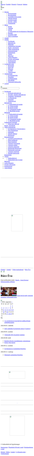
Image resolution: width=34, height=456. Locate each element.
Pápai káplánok (12, 142)
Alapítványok (12, 101)
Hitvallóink (11, 80)
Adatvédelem (12, 62)
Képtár (10, 26)
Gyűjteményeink (9, 64)
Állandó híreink (12, 18)
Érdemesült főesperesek (14, 148)
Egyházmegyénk (13, 75)
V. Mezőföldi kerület (14, 111)
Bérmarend (11, 135)
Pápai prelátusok (12, 140)
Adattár (6, 38)
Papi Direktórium (13, 130)
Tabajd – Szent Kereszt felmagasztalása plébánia (14, 281)
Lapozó (6, 83)
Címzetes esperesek (13, 151)
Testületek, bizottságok (14, 96)
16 (13, 310)
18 (3, 312)
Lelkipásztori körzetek (14, 46)
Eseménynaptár (12, 20)
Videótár (10, 28)
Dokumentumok (12, 51)
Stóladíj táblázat (12, 134)
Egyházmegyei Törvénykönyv (16, 129)
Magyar (3, 4)
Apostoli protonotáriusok (15, 138)
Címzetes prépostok (13, 147)
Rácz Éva (27, 269)
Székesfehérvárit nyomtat (15, 160)
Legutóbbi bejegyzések (14, 17)
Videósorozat (12, 72)
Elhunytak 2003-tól (13, 124)
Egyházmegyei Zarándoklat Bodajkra (15, 349)
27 (7, 314)
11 (3, 310)
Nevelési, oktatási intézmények (17, 94)
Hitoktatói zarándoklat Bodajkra (13, 355)
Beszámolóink (12, 15)
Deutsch (14, 4)
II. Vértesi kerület (13, 106)
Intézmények (11, 43)
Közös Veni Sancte (9, 342)
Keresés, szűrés (12, 22)
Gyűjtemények (12, 98)
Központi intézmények (14, 93)
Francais (19, 4)
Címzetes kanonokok (14, 143)
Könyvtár (10, 67)
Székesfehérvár (12, 158)
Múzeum (10, 69)
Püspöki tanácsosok (13, 153)
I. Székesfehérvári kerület (15, 104)
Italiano (25, 4)
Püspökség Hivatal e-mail (16, 447)
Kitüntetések (11, 52)
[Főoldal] (1, 3)
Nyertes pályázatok (13, 59)
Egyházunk (11, 41)
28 (9, 314)
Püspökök (11, 77)
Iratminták (11, 132)
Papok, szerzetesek (13, 48)
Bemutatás (11, 65)
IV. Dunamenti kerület (14, 109)
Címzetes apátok (12, 145)
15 (11, 310)
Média (6, 25)
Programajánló (12, 13)
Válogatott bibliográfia (14, 82)
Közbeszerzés (12, 61)
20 (7, 312)
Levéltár (10, 70)
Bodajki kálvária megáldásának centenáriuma (17, 341)
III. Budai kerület (13, 107)
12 (5, 310)
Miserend (10, 56)
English (8, 4)
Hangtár (10, 33)
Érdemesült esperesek (14, 150)
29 (11, 314)
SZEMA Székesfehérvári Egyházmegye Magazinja (20, 30)
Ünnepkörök (11, 23)
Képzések (11, 99)
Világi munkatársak (13, 49)
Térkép (10, 54)
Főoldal (3, 269)
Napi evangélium (13, 36)
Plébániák (11, 44)
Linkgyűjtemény (12, 57)
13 (7, 310)
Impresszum (4, 447)
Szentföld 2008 (12, 35)
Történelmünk (8, 74)
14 (9, 310)
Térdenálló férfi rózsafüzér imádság (14, 335)
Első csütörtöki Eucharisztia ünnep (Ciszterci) (17, 328)
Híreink (6, 12)
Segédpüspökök (12, 78)
